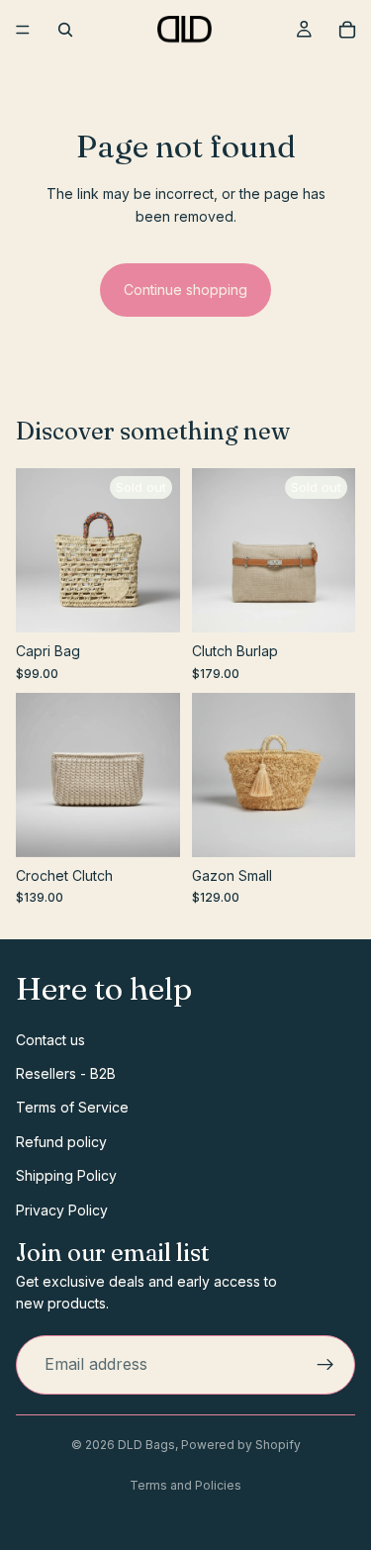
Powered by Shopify (241, 1444)
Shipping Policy (66, 1175)
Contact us (50, 1038)
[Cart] (347, 29)
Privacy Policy (62, 1209)
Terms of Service (72, 1107)
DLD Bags (146, 1444)
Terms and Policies (185, 1485)
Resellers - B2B (66, 1072)
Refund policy (61, 1140)
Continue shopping (185, 289)
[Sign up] (325, 1364)
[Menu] (23, 29)
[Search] (65, 29)
